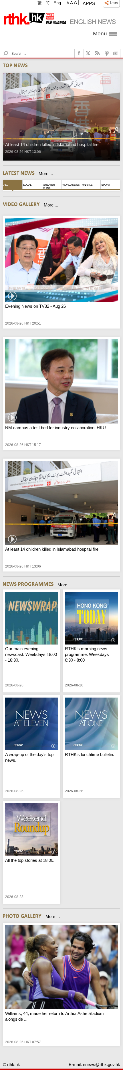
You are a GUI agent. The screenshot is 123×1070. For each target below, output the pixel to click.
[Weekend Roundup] (31, 830)
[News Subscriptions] (115, 53)
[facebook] (79, 53)
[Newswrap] (31, 619)
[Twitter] (88, 53)
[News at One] (91, 725)
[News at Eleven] (31, 725)
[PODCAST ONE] (106, 53)
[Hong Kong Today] (91, 619)
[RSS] (97, 53)
